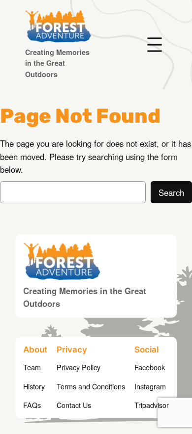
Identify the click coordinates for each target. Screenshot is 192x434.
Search (171, 192)
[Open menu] (154, 44)
